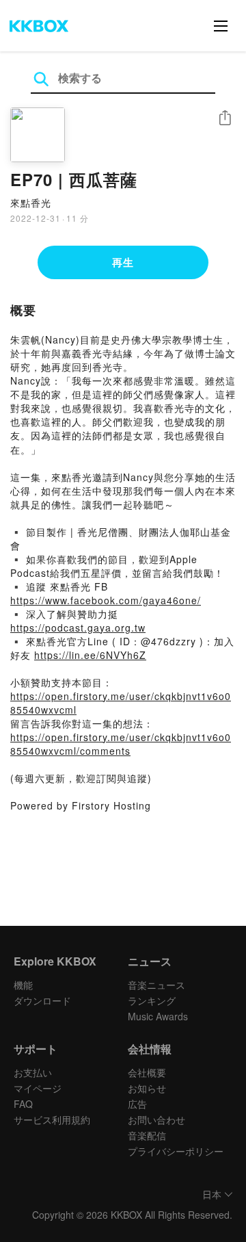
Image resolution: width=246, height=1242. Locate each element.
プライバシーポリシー (175, 1151)
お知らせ (147, 1088)
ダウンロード (42, 1000)
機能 (23, 985)
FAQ (23, 1104)
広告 (137, 1104)
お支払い (33, 1072)
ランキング (152, 1000)
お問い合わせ (156, 1119)
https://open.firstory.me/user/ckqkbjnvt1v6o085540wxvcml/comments (120, 744)
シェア (225, 118)
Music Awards (158, 1016)
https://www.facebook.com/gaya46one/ (105, 600)
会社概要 (147, 1072)
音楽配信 (147, 1135)
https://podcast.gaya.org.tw (78, 627)
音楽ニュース (156, 985)
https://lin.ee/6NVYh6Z (90, 655)
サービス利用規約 (52, 1119)
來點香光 (30, 202)
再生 (123, 262)
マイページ (38, 1088)
